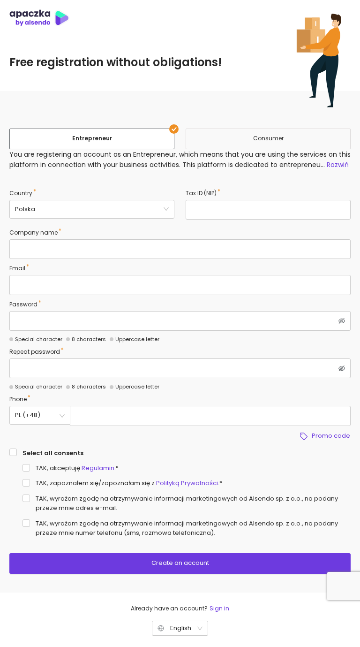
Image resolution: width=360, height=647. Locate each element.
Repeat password (34, 352)
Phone (18, 399)
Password (23, 304)
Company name (33, 232)
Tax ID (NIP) (201, 193)
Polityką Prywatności (187, 483)
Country (20, 193)
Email (17, 268)
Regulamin (98, 468)
